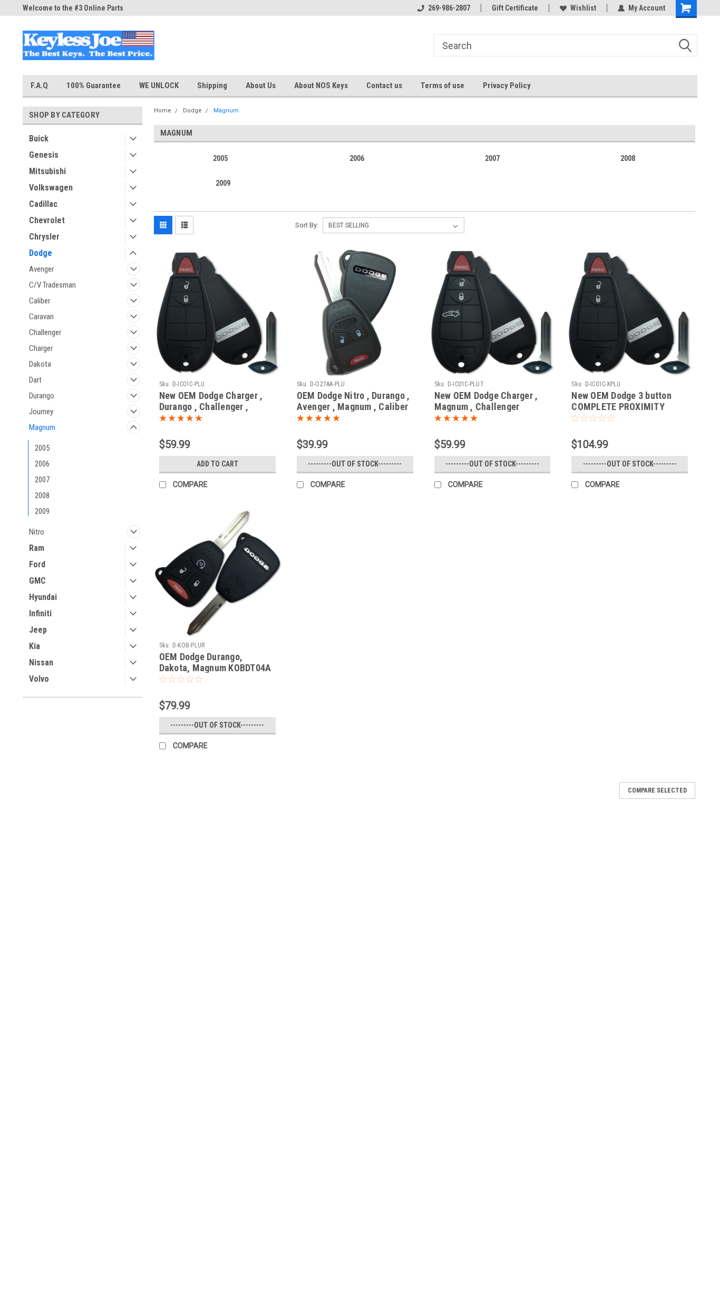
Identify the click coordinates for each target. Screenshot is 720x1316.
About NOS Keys (321, 85)
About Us (261, 85)
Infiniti (40, 613)
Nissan (41, 662)
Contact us (384, 85)
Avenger (41, 269)
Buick (38, 138)
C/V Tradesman (52, 285)
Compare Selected (657, 790)
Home (162, 110)
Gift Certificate (515, 8)
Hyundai (43, 597)
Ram (36, 548)
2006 (42, 464)
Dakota (40, 364)
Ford (37, 564)
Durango (41, 395)
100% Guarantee (93, 85)
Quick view (217, 368)
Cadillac (43, 204)
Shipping (212, 85)
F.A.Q (39, 85)
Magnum (42, 427)
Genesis (44, 155)
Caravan (41, 316)
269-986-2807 (449, 8)
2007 (42, 479)
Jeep (38, 630)
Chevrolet (47, 220)
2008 (42, 495)
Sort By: (306, 225)
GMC (37, 581)
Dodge (40, 253)
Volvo (39, 679)
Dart (35, 380)
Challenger (45, 332)
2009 (42, 511)
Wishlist (583, 8)
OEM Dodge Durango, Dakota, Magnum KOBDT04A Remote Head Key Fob (215, 667)
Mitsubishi (47, 171)
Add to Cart (217, 464)
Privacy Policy (507, 85)
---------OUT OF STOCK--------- (355, 464)
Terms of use (442, 85)
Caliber (39, 301)
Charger (41, 348)
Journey (41, 411)
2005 (42, 448)
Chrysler (44, 237)
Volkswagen (51, 188)
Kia (34, 646)
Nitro (36, 532)
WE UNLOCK (159, 85)
